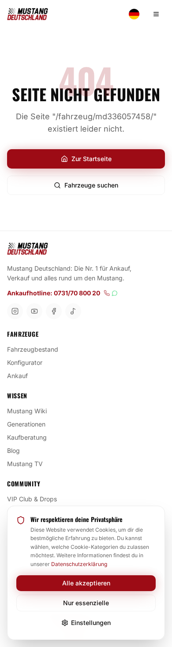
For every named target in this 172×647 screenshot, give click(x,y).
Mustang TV (25, 463)
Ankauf (17, 375)
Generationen (26, 424)
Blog (13, 450)
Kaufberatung (27, 437)
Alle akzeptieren (86, 583)
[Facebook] (54, 311)
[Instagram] (15, 311)
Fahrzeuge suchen (91, 185)
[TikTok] (73, 311)
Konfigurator (24, 362)
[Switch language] (134, 14)
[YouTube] (34, 311)
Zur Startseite (91, 158)
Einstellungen (91, 622)
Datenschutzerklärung (79, 564)
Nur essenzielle (86, 603)
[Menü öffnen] (156, 14)
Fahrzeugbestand (32, 349)
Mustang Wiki (27, 411)
